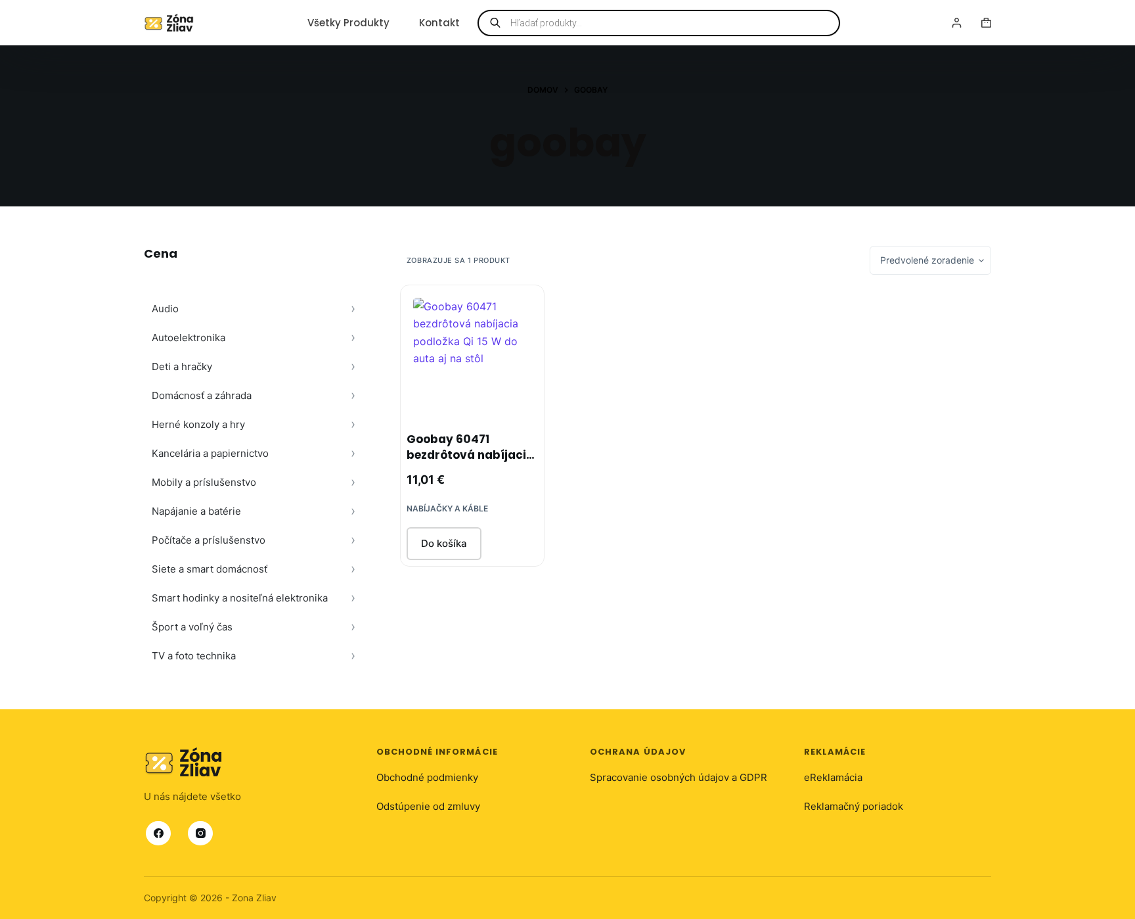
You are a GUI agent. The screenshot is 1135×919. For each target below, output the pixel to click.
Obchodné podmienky (427, 777)
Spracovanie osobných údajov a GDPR (678, 777)
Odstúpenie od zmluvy (428, 806)
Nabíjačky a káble (447, 508)
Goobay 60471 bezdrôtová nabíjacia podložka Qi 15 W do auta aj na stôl (470, 462)
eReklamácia (833, 777)
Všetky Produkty (348, 23)
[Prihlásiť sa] (957, 23)
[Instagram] (200, 832)
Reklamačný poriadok (853, 806)
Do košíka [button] (444, 543)
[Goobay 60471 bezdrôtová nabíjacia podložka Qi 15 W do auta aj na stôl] (472, 357)
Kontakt (439, 23)
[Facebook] (158, 832)
